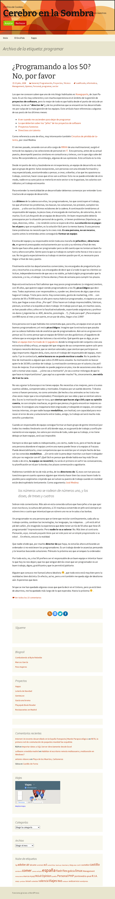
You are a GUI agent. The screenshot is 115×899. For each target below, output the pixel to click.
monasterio (19, 876)
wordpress (84, 881)
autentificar (51, 865)
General (34, 83)
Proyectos (58, 83)
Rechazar (20, 23)
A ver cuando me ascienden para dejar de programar (44, 119)
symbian (22, 881)
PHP (71, 876)
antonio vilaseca (22, 759)
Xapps (34, 38)
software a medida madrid (27, 751)
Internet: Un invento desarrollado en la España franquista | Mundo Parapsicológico (51, 738)
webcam (65, 881)
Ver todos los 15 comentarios (28, 597)
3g (16, 865)
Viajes (53, 881)
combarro (18, 871)
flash (59, 871)
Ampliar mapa (20, 806)
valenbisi (34, 881)
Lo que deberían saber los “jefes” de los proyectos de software (49, 123)
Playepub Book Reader (25, 705)
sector (55, 86)
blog (71, 865)
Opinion (28, 86)
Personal (37, 86)
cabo (74, 865)
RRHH (64, 147)
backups (59, 865)
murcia (26, 876)
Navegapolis (82, 94)
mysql (32, 876)
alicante (33, 865)
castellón (85, 865)
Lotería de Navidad (23, 691)
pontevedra (80, 876)
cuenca (34, 871)
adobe (22, 865)
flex (64, 871)
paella (54, 876)
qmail (89, 876)
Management (18, 86)
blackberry (65, 865)
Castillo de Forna (30, 763)
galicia (71, 871)
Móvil (38, 876)
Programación (46, 83)
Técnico (67, 83)
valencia (44, 881)
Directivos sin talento (29, 130)
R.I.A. (94, 876)
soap (17, 881)
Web (60, 881)
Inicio (5, 38)
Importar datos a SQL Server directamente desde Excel (47, 746)
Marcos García (21, 662)
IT (67, 150)
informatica (92, 83)
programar (46, 86)
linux (78, 870)
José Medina (72, 482)
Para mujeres (21, 666)
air (27, 864)
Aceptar (9, 23)
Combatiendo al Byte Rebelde (28, 657)
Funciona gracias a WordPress (25, 892)
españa (49, 870)
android (40, 865)
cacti (79, 865)
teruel (28, 881)
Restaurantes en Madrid (26, 709)
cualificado (81, 83)
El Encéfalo (19, 38)
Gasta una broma (22, 700)
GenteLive (19, 695)
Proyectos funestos (28, 126)
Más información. (19, 16)
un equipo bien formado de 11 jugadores (38, 341)
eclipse (39, 871)
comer (27, 870)
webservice (74, 881)
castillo (95, 864)
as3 (45, 864)
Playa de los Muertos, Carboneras (48, 759)
